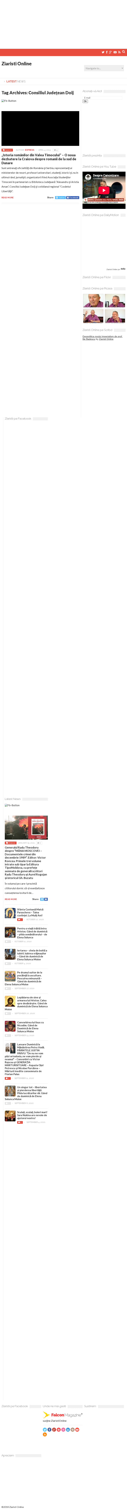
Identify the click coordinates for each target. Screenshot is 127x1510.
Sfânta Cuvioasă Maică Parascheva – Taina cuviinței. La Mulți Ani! (30, 912)
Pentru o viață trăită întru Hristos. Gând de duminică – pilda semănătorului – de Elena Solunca (32, 933)
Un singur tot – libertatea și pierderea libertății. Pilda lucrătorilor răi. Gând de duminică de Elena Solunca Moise (26, 1093)
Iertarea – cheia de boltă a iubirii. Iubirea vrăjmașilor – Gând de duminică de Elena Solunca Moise (32, 955)
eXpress (29, 150)
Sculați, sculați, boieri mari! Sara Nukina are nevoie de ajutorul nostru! (32, 1115)
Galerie (8, 150)
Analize (11, 843)
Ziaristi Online (16, 63)
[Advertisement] (63, 23)
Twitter (62, 197)
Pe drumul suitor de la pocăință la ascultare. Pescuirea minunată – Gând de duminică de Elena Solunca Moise (23, 978)
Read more (7, 197)
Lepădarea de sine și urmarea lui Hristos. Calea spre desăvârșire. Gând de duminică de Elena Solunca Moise (26, 1003)
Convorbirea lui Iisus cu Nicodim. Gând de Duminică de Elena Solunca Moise (30, 1027)
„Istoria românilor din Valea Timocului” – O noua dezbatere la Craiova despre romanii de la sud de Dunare (38, 159)
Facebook (74, 197)
